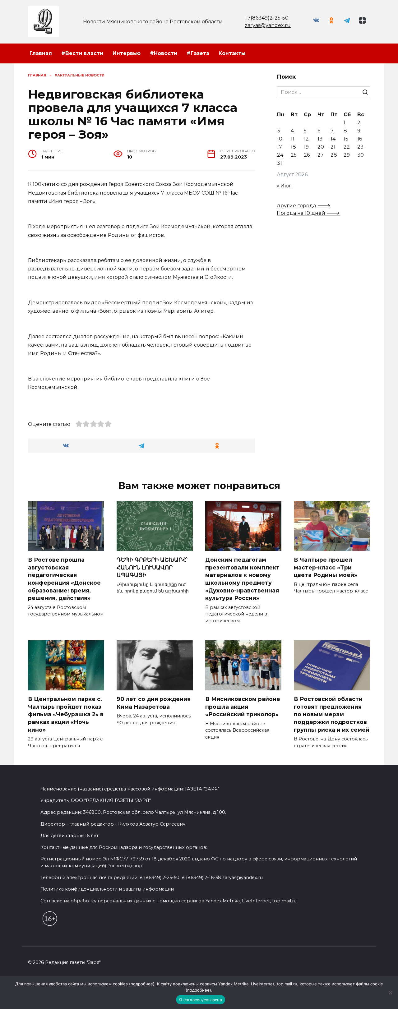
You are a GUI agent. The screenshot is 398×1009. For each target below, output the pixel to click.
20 (320, 147)
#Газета (198, 53)
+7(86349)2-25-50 (267, 18)
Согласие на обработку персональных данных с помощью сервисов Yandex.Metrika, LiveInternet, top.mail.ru (168, 901)
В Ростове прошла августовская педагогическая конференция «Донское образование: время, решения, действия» (64, 578)
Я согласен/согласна (200, 999)
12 (306, 139)
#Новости (163, 53)
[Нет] (390, 992)
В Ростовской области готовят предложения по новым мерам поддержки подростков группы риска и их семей (331, 714)
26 (307, 155)
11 (292, 139)
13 (319, 139)
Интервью (127, 53)
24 (280, 155)
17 (279, 147)
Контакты (232, 53)
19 (306, 147)
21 (333, 147)
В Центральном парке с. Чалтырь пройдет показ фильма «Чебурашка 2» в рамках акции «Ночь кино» (66, 714)
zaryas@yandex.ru (268, 25)
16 (359, 139)
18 (293, 147)
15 (346, 139)
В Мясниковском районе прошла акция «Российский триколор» (242, 706)
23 (360, 147)
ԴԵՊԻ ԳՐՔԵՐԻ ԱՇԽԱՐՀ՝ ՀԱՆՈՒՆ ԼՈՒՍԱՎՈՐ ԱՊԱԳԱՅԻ (152, 567)
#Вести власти (82, 53)
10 (279, 139)
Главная (41, 53)
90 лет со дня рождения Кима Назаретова (154, 703)
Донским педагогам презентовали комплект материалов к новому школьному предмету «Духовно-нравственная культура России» (242, 578)
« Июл (284, 186)
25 (294, 155)
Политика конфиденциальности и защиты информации (107, 889)
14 (333, 139)
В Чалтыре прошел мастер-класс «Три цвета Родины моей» (325, 567)
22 (347, 147)
